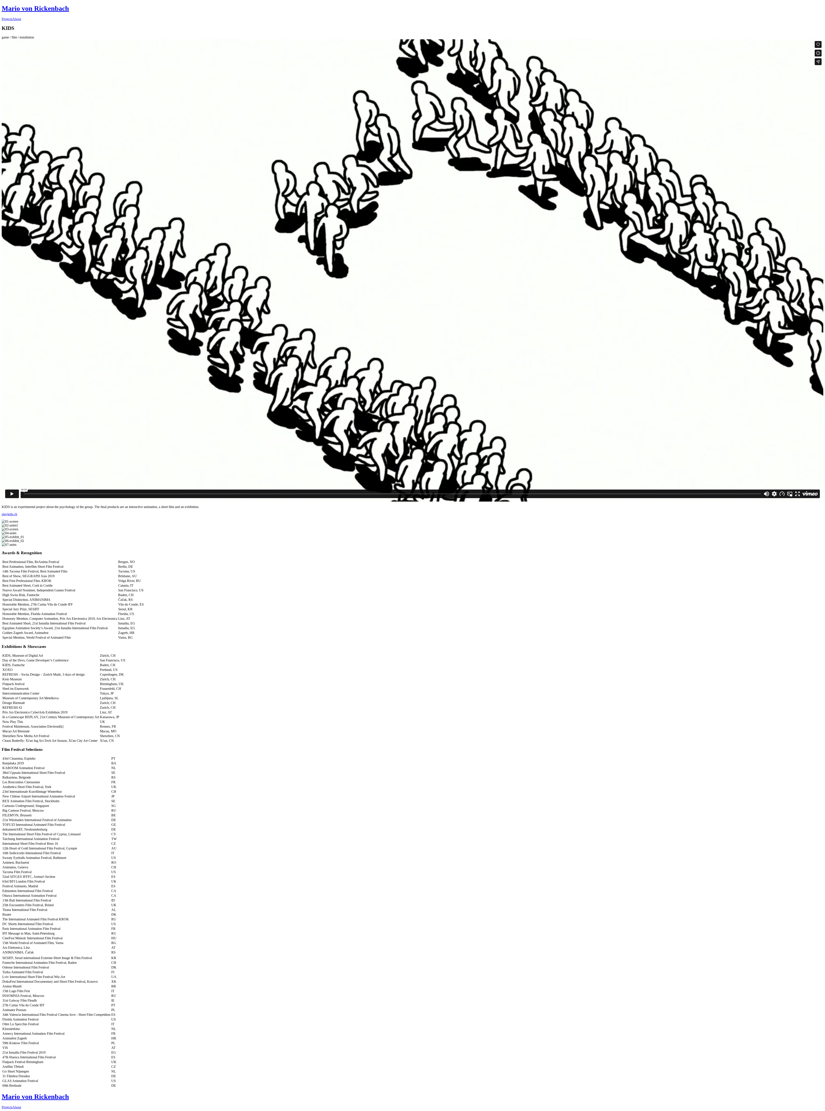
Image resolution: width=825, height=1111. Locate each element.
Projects (7, 19)
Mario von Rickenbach (35, 8)
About (16, 19)
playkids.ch (9, 514)
